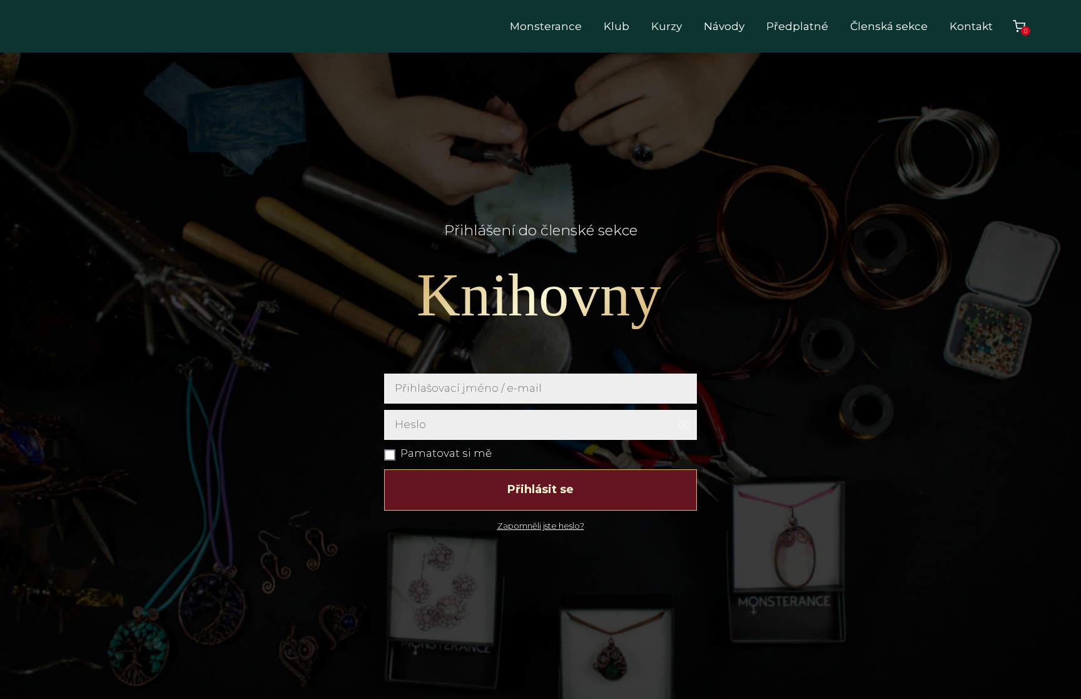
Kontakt (971, 26)
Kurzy (666, 26)
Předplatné (797, 26)
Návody (724, 26)
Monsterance (546, 26)
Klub (616, 26)
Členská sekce (889, 26)
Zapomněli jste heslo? (540, 526)
